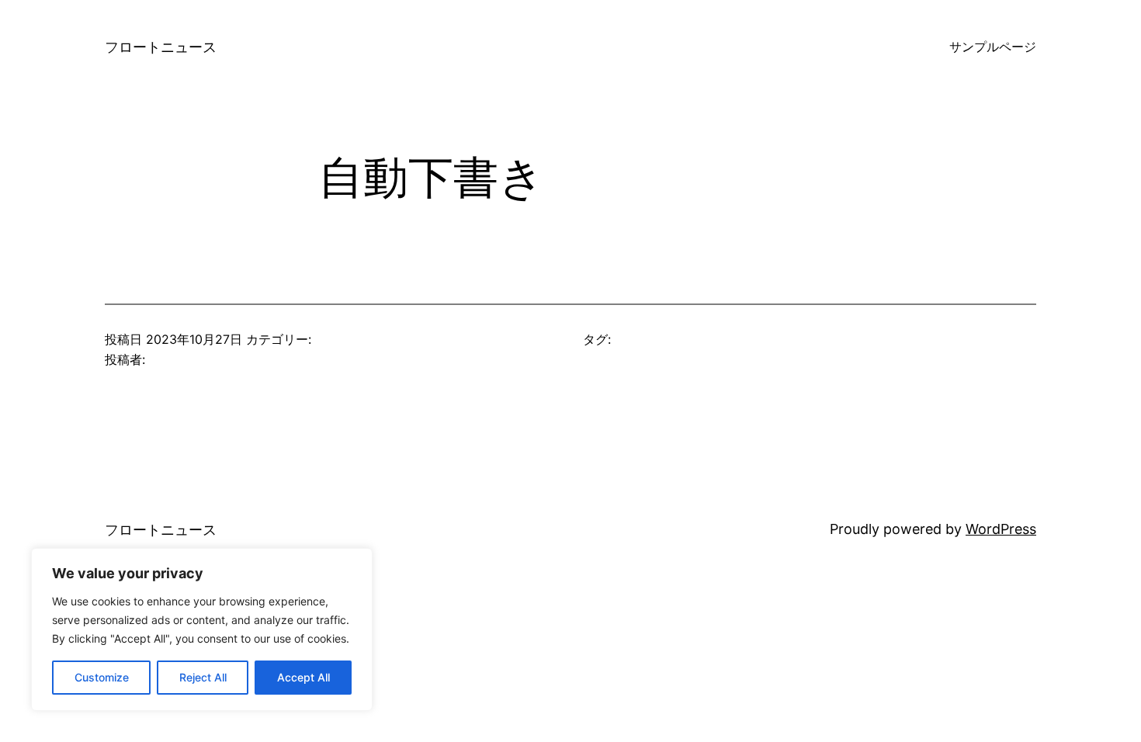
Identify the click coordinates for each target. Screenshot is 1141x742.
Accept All (303, 677)
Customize (102, 677)
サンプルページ (992, 46)
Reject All (203, 677)
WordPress (1001, 529)
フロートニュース (161, 47)
